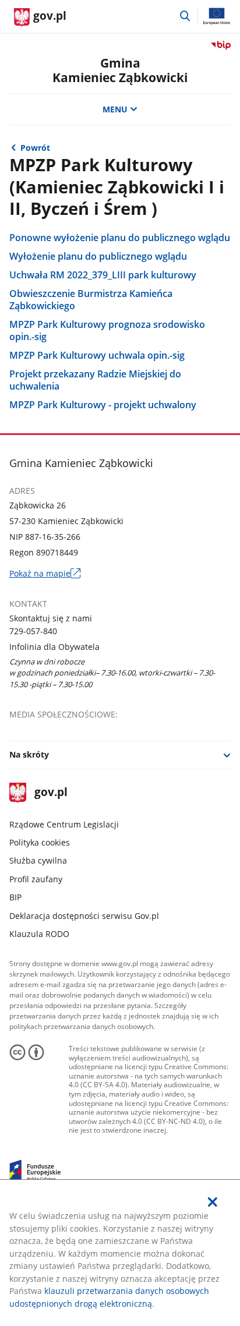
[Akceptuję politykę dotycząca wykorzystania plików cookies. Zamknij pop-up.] (213, 1202)
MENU (115, 109)
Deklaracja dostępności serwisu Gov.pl (84, 915)
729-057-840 (33, 631)
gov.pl (51, 793)
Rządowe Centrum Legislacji (64, 824)
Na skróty (29, 754)
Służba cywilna (38, 860)
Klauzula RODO (39, 933)
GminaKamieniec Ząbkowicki (120, 70)
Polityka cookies (39, 842)
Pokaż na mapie (45, 573)
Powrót (35, 147)
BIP (15, 897)
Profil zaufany (35, 879)
